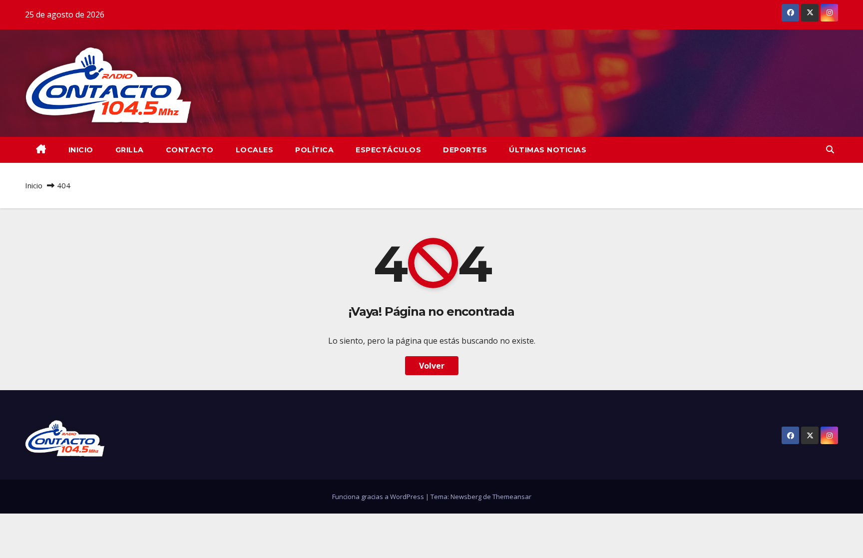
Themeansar (511, 496)
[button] (830, 149)
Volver (431, 365)
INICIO (80, 149)
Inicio (33, 185)
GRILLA (129, 149)
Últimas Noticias (547, 149)
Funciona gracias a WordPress (379, 496)
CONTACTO (190, 149)
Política (314, 149)
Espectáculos (388, 149)
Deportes (465, 149)
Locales (255, 149)
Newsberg (465, 496)
